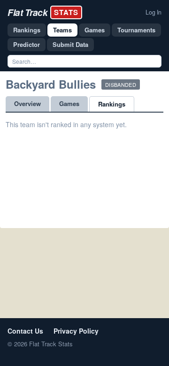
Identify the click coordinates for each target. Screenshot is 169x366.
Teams (62, 29)
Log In (153, 12)
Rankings (26, 29)
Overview (27, 103)
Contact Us (25, 331)
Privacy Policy (76, 331)
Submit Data (70, 44)
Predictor (26, 44)
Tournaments (136, 29)
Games (94, 29)
